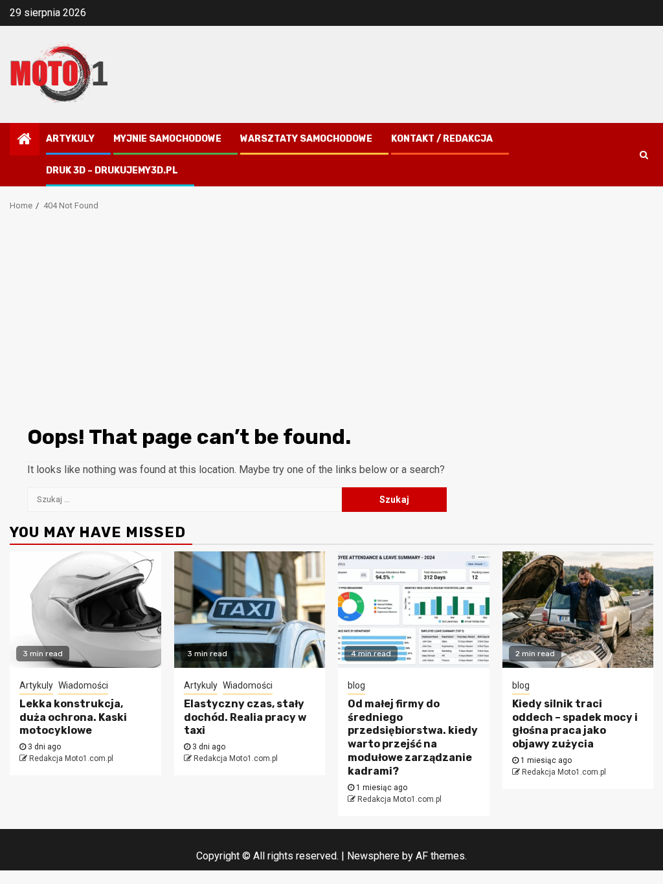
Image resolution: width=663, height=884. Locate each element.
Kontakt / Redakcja (442, 138)
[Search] (644, 154)
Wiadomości (83, 685)
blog (356, 685)
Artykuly (70, 138)
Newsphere (373, 856)
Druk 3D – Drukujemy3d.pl (112, 170)
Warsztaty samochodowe (306, 138)
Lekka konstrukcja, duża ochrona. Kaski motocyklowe (73, 717)
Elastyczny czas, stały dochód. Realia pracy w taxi (245, 717)
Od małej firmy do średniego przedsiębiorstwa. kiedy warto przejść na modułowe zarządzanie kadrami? (413, 737)
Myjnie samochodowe (167, 138)
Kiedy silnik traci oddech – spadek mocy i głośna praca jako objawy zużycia (575, 724)
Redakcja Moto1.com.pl (71, 758)
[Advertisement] (331, 322)
